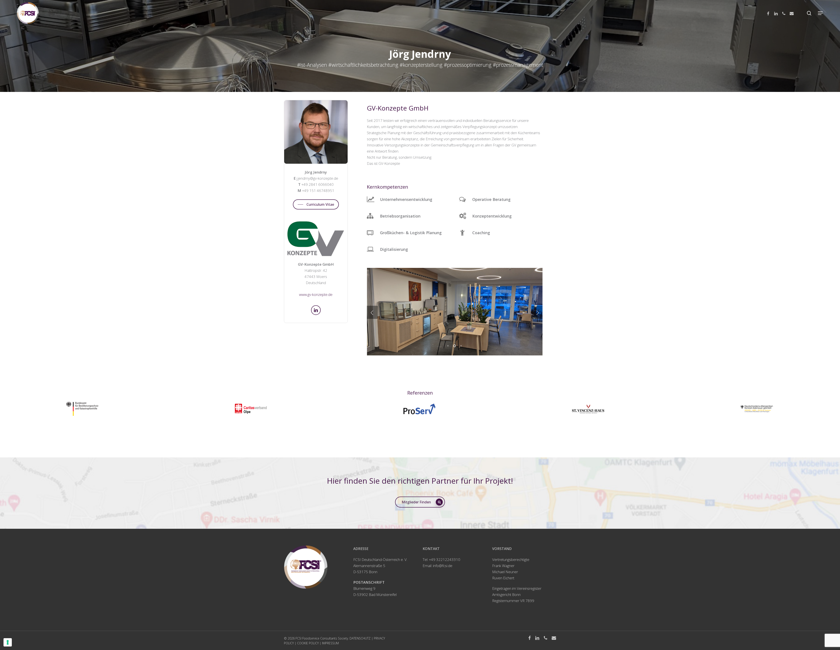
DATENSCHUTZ (360, 638)
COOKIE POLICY (308, 643)
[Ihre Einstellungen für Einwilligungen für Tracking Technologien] (8, 642)
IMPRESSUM (330, 643)
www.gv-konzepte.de (315, 294)
